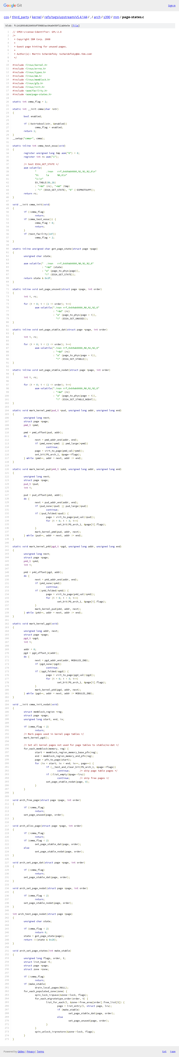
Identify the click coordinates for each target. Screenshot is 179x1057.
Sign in (172, 5)
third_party (20, 17)
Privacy (31, 1051)
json (173, 1051)
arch (97, 17)
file (75, 25)
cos (6, 17)
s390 (106, 17)
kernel (36, 17)
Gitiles (21, 1051)
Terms (40, 1051)
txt (164, 1051)
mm (116, 17)
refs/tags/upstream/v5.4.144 (65, 17)
